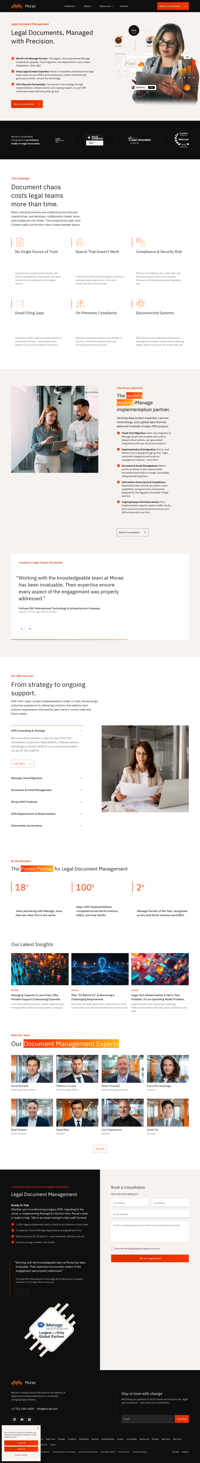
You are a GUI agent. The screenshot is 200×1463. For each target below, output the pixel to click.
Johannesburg (107, 1439)
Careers (124, 6)
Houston (95, 1439)
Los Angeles (131, 1439)
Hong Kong (84, 1439)
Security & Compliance (88, 1452)
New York (177, 1439)
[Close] (38, 1428)
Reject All (21, 1449)
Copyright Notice (108, 1452)
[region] (21, 1443)
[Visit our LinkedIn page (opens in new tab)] (14, 1419)
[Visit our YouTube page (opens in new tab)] (22, 1419)
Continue (181, 1418)
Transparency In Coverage (64, 1452)
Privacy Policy (134, 1248)
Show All (100, 1148)
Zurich (53, 1444)
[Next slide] (29, 629)
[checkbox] (112, 1248)
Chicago (61, 1439)
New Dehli (166, 1439)
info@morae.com (47, 1408)
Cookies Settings (139, 1452)
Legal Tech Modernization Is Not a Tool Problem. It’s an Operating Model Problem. (158, 997)
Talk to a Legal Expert (150, 1258)
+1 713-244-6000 (22, 1408)
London (120, 1439)
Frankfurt (72, 1439)
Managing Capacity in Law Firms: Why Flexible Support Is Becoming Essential (35, 997)
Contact (175, 1452)
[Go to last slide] (21, 629)
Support (185, 1452)
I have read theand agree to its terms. (137, 1248)
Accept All (21, 1443)
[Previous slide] (19, 1292)
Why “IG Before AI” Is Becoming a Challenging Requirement (92, 997)
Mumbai (155, 1439)
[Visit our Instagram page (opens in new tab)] (29, 1419)
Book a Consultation (170, 6)
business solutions (32, 1396)
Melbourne (144, 1439)
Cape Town (50, 1439)
